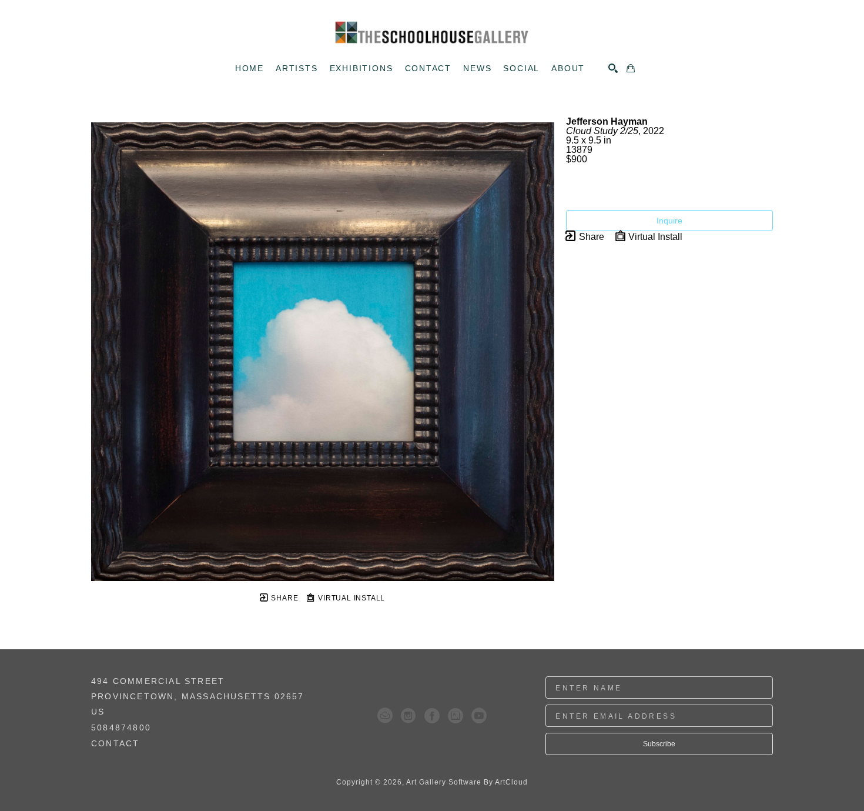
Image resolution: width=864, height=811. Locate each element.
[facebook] (432, 715)
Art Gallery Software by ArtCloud (467, 782)
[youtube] (479, 715)
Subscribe (659, 744)
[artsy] (455, 715)
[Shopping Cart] (631, 68)
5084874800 (121, 727)
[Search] (613, 68)
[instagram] (408, 715)
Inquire (669, 220)
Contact (115, 743)
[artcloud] (385, 715)
